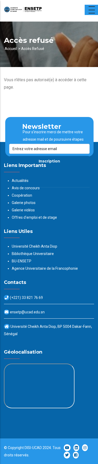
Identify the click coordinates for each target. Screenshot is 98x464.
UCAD (37, 448)
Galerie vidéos (23, 210)
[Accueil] (36, 10)
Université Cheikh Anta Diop (34, 246)
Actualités (20, 181)
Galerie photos (24, 203)
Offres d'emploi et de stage (34, 217)
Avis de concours (26, 188)
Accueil (11, 49)
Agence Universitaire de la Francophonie (45, 268)
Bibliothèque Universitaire (33, 254)
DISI (28, 448)
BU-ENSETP (21, 261)
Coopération (22, 195)
